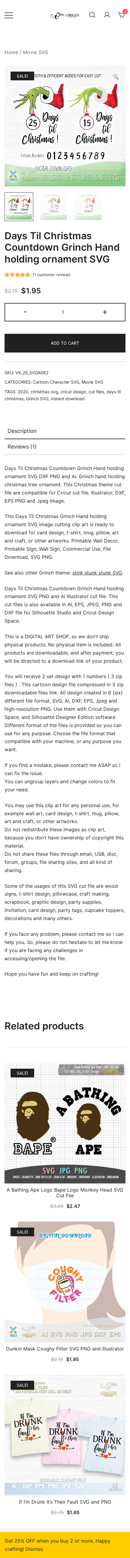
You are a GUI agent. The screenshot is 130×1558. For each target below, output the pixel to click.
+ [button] (105, 312)
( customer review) (51, 274)
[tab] (65, 431)
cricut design (73, 391)
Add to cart (65, 343)
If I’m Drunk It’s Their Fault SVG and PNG (65, 1502)
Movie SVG (35, 52)
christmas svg (44, 391)
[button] (116, 77)
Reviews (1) (22, 446)
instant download (68, 398)
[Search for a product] (92, 15)
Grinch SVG (37, 398)
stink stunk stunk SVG (97, 573)
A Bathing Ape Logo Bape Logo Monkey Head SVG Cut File (65, 1193)
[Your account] (107, 15)
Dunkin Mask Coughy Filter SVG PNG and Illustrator (65, 1349)
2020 (23, 391)
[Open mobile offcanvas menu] (9, 15)
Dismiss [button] (34, 1549)
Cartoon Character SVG (56, 382)
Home (11, 52)
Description (22, 431)
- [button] (25, 312)
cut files (96, 391)
